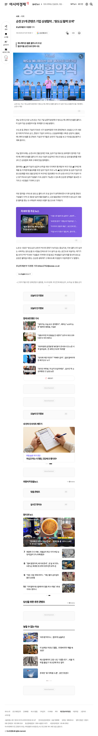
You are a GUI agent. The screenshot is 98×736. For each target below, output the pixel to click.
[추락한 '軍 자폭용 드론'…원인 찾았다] (30, 677)
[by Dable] (71, 603)
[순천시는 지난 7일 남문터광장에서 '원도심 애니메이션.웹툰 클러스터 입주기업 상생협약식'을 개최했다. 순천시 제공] (49, 76)
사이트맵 (7, 715)
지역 (22, 16)
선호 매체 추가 (43, 33)
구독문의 (42, 711)
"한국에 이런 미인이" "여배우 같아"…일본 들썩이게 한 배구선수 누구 (56, 359)
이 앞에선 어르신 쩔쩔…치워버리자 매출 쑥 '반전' (56, 649)
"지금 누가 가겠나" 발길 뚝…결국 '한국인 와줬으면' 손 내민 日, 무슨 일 (64, 232)
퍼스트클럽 (34, 711)
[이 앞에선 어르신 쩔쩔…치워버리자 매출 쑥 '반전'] (30, 653)
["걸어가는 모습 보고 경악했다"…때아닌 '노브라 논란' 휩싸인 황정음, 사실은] (29, 329)
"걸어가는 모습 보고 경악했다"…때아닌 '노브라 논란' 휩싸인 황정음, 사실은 (56, 325)
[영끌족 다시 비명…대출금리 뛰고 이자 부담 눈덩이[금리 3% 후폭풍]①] (68, 557)
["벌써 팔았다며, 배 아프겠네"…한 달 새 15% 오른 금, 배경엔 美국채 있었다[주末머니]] (68, 569)
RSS (56, 711)
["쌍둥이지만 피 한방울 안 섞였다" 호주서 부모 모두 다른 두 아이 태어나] (29, 340)
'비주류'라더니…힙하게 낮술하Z (52, 637)
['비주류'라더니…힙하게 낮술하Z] (30, 641)
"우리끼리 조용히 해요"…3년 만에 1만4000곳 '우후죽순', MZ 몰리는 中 (64, 226)
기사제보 (50, 711)
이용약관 (75, 711)
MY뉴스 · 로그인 (77, 4)
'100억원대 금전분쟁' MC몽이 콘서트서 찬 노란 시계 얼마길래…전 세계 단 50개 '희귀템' (56, 347)
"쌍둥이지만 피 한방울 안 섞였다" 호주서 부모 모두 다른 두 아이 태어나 (56, 336)
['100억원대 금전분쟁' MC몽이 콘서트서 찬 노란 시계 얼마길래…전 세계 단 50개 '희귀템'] (29, 352)
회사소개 (7, 711)
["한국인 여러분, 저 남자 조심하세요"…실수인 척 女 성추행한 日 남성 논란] (29, 374)
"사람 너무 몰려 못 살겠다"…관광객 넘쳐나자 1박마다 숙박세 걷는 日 (64, 216)
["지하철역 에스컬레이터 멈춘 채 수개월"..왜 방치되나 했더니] (68, 592)
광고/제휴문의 (16, 711)
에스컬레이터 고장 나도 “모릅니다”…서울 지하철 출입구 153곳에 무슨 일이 (57, 661)
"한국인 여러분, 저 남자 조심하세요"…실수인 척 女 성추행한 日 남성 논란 (56, 370)
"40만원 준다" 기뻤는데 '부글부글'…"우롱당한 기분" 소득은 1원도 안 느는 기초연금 (64, 221)
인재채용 (25, 711)
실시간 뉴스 (36, 4)
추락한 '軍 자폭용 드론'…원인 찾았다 (54, 673)
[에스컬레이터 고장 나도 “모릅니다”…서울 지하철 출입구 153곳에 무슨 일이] (30, 665)
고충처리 (83, 711)
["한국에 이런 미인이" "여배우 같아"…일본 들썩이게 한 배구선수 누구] (29, 363)
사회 (17, 16)
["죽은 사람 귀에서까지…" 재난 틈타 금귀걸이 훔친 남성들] (68, 580)
